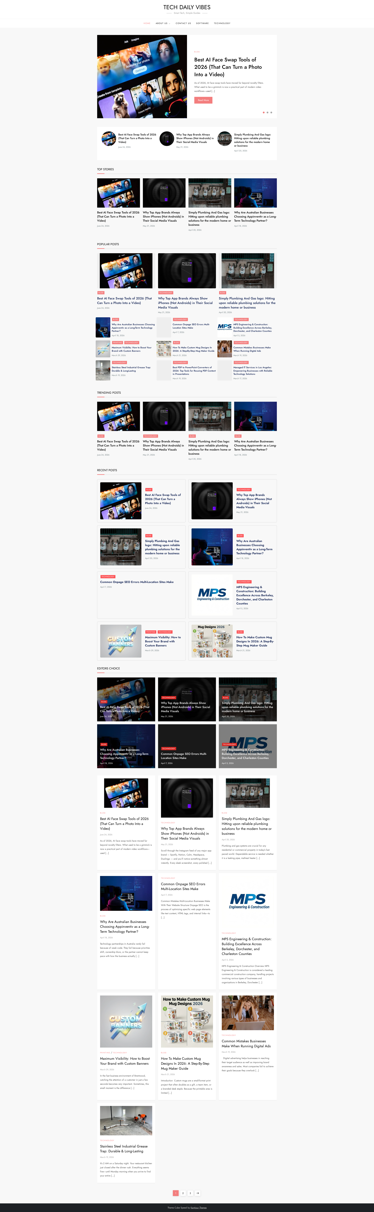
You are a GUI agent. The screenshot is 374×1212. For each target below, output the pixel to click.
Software (202, 23)
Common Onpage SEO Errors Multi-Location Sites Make (191, 326)
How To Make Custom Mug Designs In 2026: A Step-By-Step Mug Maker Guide (193, 349)
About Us (162, 23)
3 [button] (271, 112)
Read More (203, 100)
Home (147, 23)
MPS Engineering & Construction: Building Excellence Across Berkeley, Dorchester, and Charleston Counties (252, 328)
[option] (187, 76)
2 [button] (267, 112)
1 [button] (264, 112)
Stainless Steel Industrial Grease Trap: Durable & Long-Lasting (131, 369)
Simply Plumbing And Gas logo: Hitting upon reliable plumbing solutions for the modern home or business (252, 140)
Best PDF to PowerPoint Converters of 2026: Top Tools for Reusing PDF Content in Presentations (194, 371)
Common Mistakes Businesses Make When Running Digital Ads (252, 349)
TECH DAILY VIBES (187, 7)
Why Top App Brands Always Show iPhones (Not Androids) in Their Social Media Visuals (195, 138)
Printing (117, 342)
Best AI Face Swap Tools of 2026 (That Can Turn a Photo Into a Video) (228, 67)
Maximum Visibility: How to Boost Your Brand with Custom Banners (131, 349)
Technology (222, 23)
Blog (197, 52)
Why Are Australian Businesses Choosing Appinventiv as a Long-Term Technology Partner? (255, 216)
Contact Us (183, 23)
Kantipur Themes (199, 1207)
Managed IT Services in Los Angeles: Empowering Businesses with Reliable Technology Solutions (252, 371)
